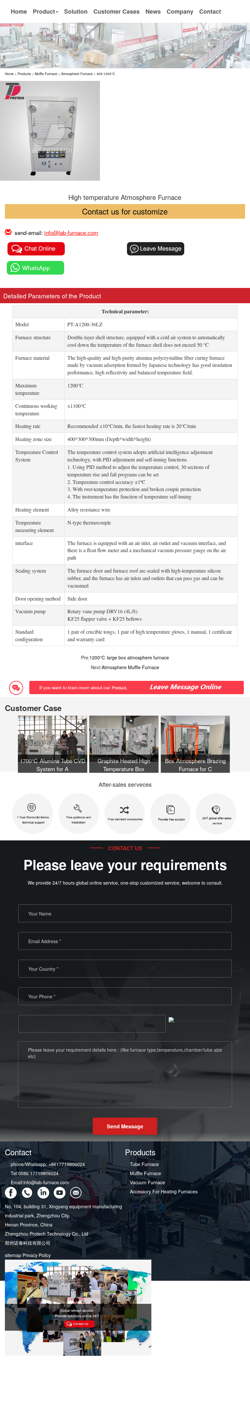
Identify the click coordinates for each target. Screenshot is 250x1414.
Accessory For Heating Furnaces (164, 1191)
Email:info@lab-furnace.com (40, 1182)
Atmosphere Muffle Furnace (130, 667)
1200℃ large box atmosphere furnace (129, 657)
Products (24, 73)
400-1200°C (106, 73)
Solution (76, 11)
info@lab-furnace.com (71, 232)
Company (180, 11)
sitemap (13, 1255)
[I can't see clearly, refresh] (198, 1020)
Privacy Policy (36, 1255)
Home (19, 11)
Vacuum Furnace (147, 1182)
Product (44, 11)
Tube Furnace (144, 1164)
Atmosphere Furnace (77, 73)
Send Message (125, 1126)
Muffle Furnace (46, 73)
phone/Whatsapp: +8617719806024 (48, 1164)
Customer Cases (116, 11)
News (153, 11)
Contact (210, 11)
